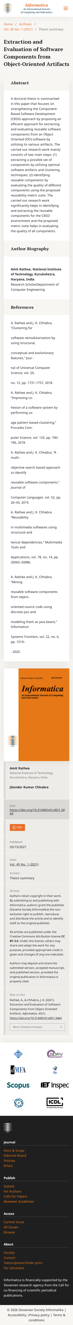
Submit (9, 1186)
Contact (9, 1258)
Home (8, 24)
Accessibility (17, 1315)
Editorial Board (15, 1155)
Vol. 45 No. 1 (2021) (18, 29)
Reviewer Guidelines (19, 1201)
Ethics (8, 1166)
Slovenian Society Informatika (41, 1310)
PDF (19, 827)
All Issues (11, 1227)
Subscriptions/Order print (23, 1263)
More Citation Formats (27, 1027)
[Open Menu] (65, 8)
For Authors (12, 1191)
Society (9, 1252)
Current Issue (14, 1222)
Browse (9, 1232)
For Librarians (14, 1268)
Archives (25, 24)
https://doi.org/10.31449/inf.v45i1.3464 (37, 812)
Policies (9, 1160)
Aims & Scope (14, 1150)
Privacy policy (39, 1315)
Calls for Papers (15, 1196)
